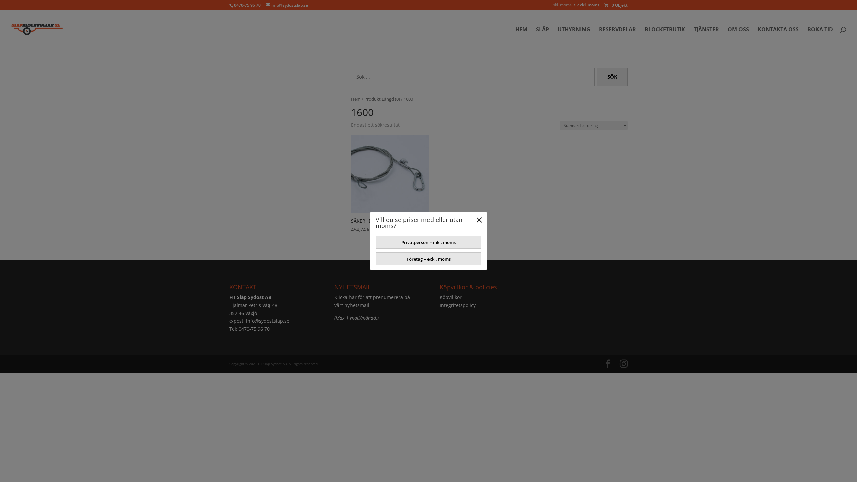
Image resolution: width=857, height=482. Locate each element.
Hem (521, 30)
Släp (542, 30)
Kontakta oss (778, 30)
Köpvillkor (451, 297)
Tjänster (706, 30)
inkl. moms (562, 5)
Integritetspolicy (458, 305)
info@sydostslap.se (267, 321)
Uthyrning (574, 30)
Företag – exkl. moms (429, 259)
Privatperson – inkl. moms (428, 242)
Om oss (738, 30)
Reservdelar (617, 30)
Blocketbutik (665, 30)
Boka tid (820, 30)
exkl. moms (588, 5)
